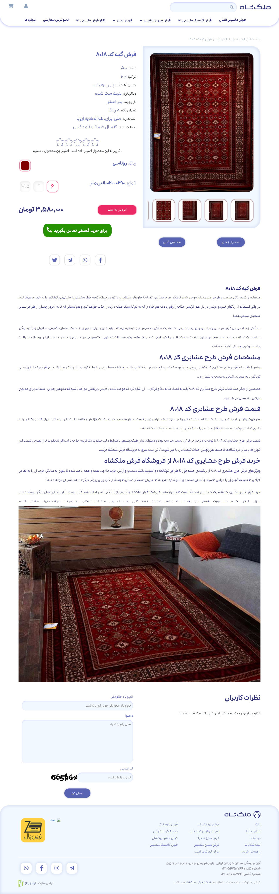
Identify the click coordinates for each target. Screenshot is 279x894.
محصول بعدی (230, 242)
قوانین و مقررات (208, 824)
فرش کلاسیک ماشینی (197, 20)
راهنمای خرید (251, 851)
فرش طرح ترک (168, 824)
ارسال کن (77, 793)
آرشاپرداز (30, 883)
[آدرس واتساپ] (26, 868)
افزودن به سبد (117, 210)
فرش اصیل (124, 20)
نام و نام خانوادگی (122, 697)
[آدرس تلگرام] (72, 868)
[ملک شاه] (255, 6)
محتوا (129, 716)
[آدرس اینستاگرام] (56, 868)
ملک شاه (254, 39)
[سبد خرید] (11, 6)
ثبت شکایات (252, 845)
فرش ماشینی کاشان (232, 20)
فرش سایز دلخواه (208, 838)
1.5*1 (25, 186)
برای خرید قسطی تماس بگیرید (80, 231)
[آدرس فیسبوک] (41, 868)
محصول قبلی (172, 242)
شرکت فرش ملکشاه (198, 882)
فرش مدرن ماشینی (157, 20)
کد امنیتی (126, 768)
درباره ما (30, 20)
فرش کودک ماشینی (206, 851)
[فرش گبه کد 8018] (100, 260)
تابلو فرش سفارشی (56, 20)
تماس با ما (253, 831)
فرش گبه (221, 39)
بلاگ (257, 824)
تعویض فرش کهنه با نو (204, 831)
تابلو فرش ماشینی (92, 20)
